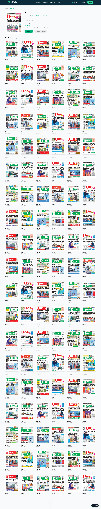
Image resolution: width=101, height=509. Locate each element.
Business (45, 2)
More (59, 2)
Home (6, 8)
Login (83, 2)
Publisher (38, 2)
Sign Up (90, 2)
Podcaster (52, 2)
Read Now (28, 31)
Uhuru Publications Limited (39, 16)
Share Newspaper (41, 31)
